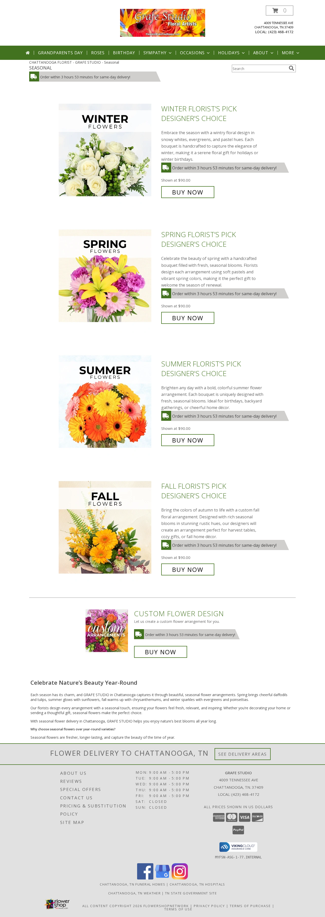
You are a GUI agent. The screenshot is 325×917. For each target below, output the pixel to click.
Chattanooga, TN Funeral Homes (132, 884)
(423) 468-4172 (280, 31)
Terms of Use (178, 909)
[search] (291, 68)
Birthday (124, 53)
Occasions (192, 53)
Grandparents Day (60, 53)
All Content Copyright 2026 (112, 906)
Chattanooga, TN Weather (134, 893)
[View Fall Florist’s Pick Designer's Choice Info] (109, 527)
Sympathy (155, 53)
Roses (98, 53)
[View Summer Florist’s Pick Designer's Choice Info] (109, 402)
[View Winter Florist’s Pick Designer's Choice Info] (109, 150)
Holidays (228, 53)
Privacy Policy (209, 906)
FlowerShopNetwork (166, 906)
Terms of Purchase (250, 906)
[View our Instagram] (180, 878)
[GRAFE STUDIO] (162, 22)
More (288, 53)
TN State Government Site (191, 893)
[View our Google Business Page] (162, 878)
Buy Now (187, 192)
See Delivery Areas (242, 754)
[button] (279, 10)
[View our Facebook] (145, 878)
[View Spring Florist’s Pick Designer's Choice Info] (109, 276)
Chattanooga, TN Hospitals (197, 884)
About (260, 53)
